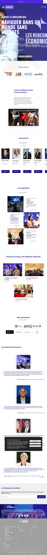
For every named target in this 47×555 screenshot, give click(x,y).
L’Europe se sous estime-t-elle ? (30, 202)
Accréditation (7, 546)
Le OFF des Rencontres (21, 299)
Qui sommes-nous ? (8, 539)
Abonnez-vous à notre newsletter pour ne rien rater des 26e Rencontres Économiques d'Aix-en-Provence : (22, 492)
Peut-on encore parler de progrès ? (31, 235)
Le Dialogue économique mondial (10, 278)
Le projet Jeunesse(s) (32, 278)
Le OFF (20, 528)
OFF (18, 526)
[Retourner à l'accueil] (7, 7)
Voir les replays (6, 56)
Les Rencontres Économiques (8, 526)
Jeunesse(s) (34, 526)
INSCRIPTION (20, 1)
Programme (6, 528)
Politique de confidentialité (22, 552)
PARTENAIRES (7, 535)
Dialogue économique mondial (8, 533)
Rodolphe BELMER (26, 160)
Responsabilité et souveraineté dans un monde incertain (15, 219)
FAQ (18, 543)
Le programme (22, 530)
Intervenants (6, 530)
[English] (44, 1)
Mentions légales (12, 552)
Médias (4, 543)
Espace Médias (7, 544)
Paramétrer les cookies (33, 552)
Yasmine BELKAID (15, 160)
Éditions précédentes (8, 537)
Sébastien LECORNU (5, 160)
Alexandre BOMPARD (38, 160)
